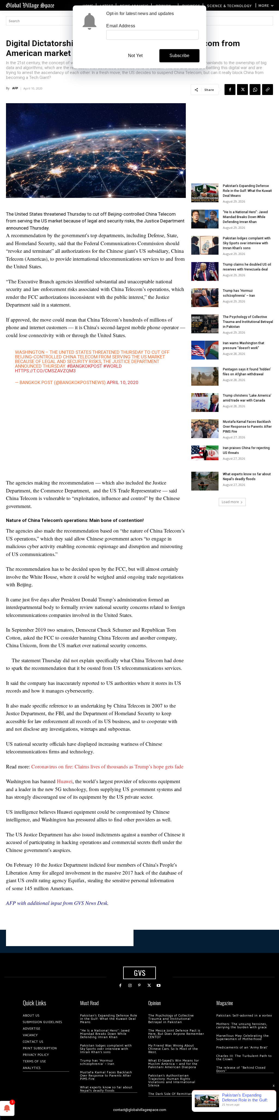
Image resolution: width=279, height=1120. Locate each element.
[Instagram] (129, 985)
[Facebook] (230, 89)
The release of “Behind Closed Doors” (241, 1069)
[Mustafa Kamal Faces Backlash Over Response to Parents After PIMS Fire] (205, 428)
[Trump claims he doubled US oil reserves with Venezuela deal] (205, 271)
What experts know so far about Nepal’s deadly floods (106, 1089)
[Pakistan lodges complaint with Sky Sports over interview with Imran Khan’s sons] (205, 245)
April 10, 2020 (122, 382)
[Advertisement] (96, 433)
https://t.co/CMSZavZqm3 (45, 370)
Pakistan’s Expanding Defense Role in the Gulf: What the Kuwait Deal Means (247, 191)
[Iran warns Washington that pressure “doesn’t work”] (205, 350)
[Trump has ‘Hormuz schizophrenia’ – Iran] (205, 297)
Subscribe (179, 55)
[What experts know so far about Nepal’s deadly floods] (205, 481)
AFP (15, 88)
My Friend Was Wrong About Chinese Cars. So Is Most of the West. (173, 1049)
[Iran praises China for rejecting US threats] (205, 452)
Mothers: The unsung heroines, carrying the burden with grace (241, 1025)
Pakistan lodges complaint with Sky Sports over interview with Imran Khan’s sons (247, 243)
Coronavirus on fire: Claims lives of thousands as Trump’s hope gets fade (107, 766)
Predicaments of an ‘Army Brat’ (242, 1047)
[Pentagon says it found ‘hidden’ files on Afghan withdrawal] (205, 376)
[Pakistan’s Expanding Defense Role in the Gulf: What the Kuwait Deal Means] (205, 192)
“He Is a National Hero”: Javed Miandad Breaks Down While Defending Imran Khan (245, 217)
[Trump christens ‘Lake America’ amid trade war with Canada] (205, 402)
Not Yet (135, 55)
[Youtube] (158, 985)
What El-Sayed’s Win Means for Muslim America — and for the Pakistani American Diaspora (173, 1064)
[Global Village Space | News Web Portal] (30, 5)
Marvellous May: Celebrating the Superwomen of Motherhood (242, 1037)
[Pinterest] (139, 985)
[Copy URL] (267, 89)
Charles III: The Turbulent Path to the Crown (244, 1057)
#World (112, 366)
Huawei (64, 781)
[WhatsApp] (255, 89)
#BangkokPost (84, 366)
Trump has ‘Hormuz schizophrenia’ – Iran (97, 1062)
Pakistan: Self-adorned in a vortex (244, 1015)
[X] (242, 89)
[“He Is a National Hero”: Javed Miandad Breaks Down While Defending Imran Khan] (205, 219)
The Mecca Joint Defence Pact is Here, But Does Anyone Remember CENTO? (176, 1034)
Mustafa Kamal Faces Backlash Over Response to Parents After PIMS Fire (247, 426)
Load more (230, 502)
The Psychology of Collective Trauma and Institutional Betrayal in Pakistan (248, 322)
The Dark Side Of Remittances (173, 1094)
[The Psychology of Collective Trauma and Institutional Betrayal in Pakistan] (205, 323)
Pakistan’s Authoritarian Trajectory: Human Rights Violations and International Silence (171, 1080)
